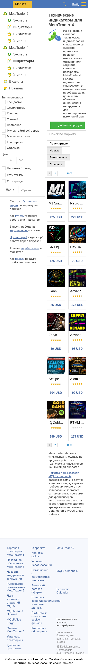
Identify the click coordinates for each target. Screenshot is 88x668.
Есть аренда (15, 181)
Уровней (12, 119)
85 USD (56, 305)
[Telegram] (65, 607)
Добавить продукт (70, 125)
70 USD (77, 261)
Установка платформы (15, 638)
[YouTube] (78, 607)
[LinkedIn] (58, 613)
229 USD (77, 217)
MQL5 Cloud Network (15, 612)
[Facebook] (58, 607)
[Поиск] (64, 4)
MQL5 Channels (67, 570)
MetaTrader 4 (18, 47)
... (61, 173)
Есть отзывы (15, 174)
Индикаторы (22, 27)
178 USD (77, 305)
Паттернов (14, 124)
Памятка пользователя (64, 472)
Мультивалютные (18, 136)
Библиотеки (22, 34)
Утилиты (19, 41)
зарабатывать (30, 248)
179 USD (77, 436)
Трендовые (14, 102)
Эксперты (20, 20)
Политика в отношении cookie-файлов (39, 617)
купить (19, 215)
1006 (69, 173)
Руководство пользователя (16, 587)
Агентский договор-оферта (38, 589)
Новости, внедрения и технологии (15, 575)
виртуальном (19, 230)
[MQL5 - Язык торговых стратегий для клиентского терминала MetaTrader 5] (6, 4)
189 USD (56, 436)
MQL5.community (60, 476)
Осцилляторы (16, 107)
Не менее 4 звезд (18, 168)
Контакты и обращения (39, 629)
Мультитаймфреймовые (23, 130)
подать (19, 258)
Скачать (15, 629)
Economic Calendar (62, 590)
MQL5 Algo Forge (14, 621)
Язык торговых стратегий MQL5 (13, 600)
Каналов (12, 113)
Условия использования (42, 563)
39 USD (56, 348)
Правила (16, 88)
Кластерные (15, 142)
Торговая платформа (15, 551)
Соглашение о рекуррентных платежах (41, 575)
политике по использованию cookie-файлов (43, 663)
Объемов (13, 147)
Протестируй (18, 237)
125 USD (56, 217)
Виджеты (16, 81)
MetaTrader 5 (18, 13)
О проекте (38, 548)
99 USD (77, 392)
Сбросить (26, 190)
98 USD (77, 348)
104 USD (56, 392)
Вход (75, 4)
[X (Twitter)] (72, 607)
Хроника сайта (37, 554)
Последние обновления (15, 563)
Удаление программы (14, 646)
